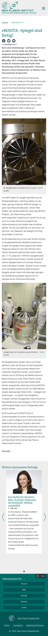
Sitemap (24, 601)
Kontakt (24, 596)
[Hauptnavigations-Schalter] (43, 8)
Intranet (24, 584)
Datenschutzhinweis (35, 625)
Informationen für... (13, 579)
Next (45, 517)
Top (43, 576)
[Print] (14, 41)
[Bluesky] (9, 41)
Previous (3, 517)
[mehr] (40, 188)
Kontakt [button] (6, 451)
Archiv (24, 607)
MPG (24, 590)
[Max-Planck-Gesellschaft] (13, 618)
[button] (44, 182)
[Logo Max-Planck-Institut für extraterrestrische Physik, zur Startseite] (19, 8)
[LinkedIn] (4, 41)
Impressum (18, 625)
